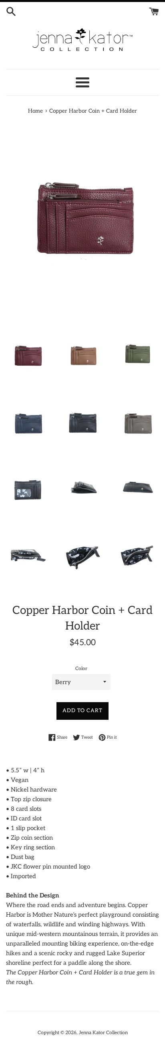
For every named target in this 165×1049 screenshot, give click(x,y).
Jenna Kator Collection (103, 1033)
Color (81, 669)
